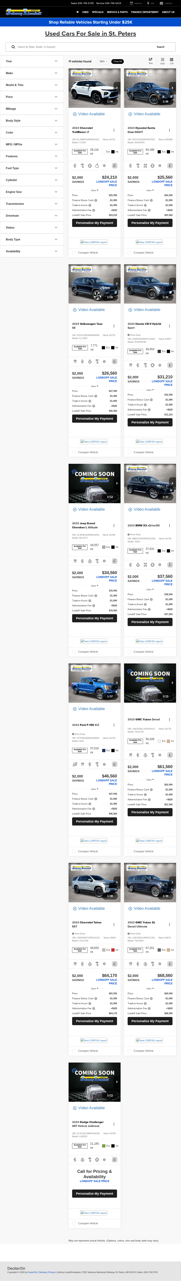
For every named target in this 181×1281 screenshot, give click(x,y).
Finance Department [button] (145, 12)
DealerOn (32, 1272)
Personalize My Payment (94, 223)
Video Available (89, 114)
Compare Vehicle (88, 252)
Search (160, 47)
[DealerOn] (16, 1268)
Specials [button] (97, 12)
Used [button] (85, 12)
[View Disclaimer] (104, 165)
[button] (117, 88)
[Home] (77, 12)
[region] (94, 205)
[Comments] (114, 165)
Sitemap (43, 1272)
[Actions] (114, 130)
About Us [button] (168, 12)
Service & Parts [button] (117, 12)
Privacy (51, 1272)
